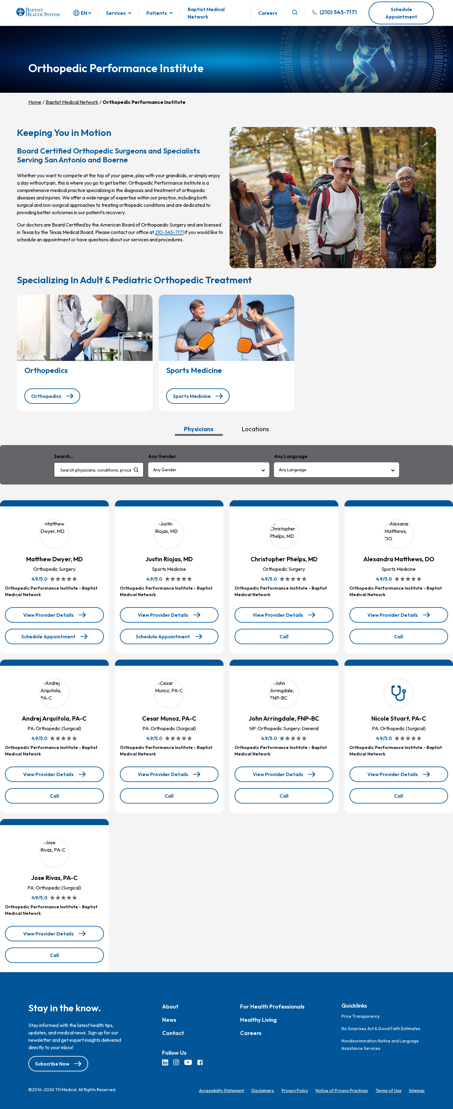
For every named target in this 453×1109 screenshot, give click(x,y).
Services (116, 13)
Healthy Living (258, 1019)
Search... (64, 456)
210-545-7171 (169, 232)
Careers (267, 13)
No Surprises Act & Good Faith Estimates (380, 1028)
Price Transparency (360, 1016)
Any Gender (165, 470)
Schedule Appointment (401, 13)
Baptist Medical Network (206, 13)
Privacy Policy (295, 1090)
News (169, 1019)
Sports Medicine (192, 396)
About (170, 1006)
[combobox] (99, 469)
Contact (173, 1033)
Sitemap (417, 1090)
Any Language (292, 470)
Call (298, 638)
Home (34, 102)
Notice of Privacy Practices (342, 1090)
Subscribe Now (52, 1064)
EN (84, 13)
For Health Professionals (272, 1006)
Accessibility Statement (221, 1090)
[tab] (198, 428)
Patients (156, 13)
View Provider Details (49, 617)
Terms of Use (389, 1090)
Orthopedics (46, 396)
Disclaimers (262, 1090)
